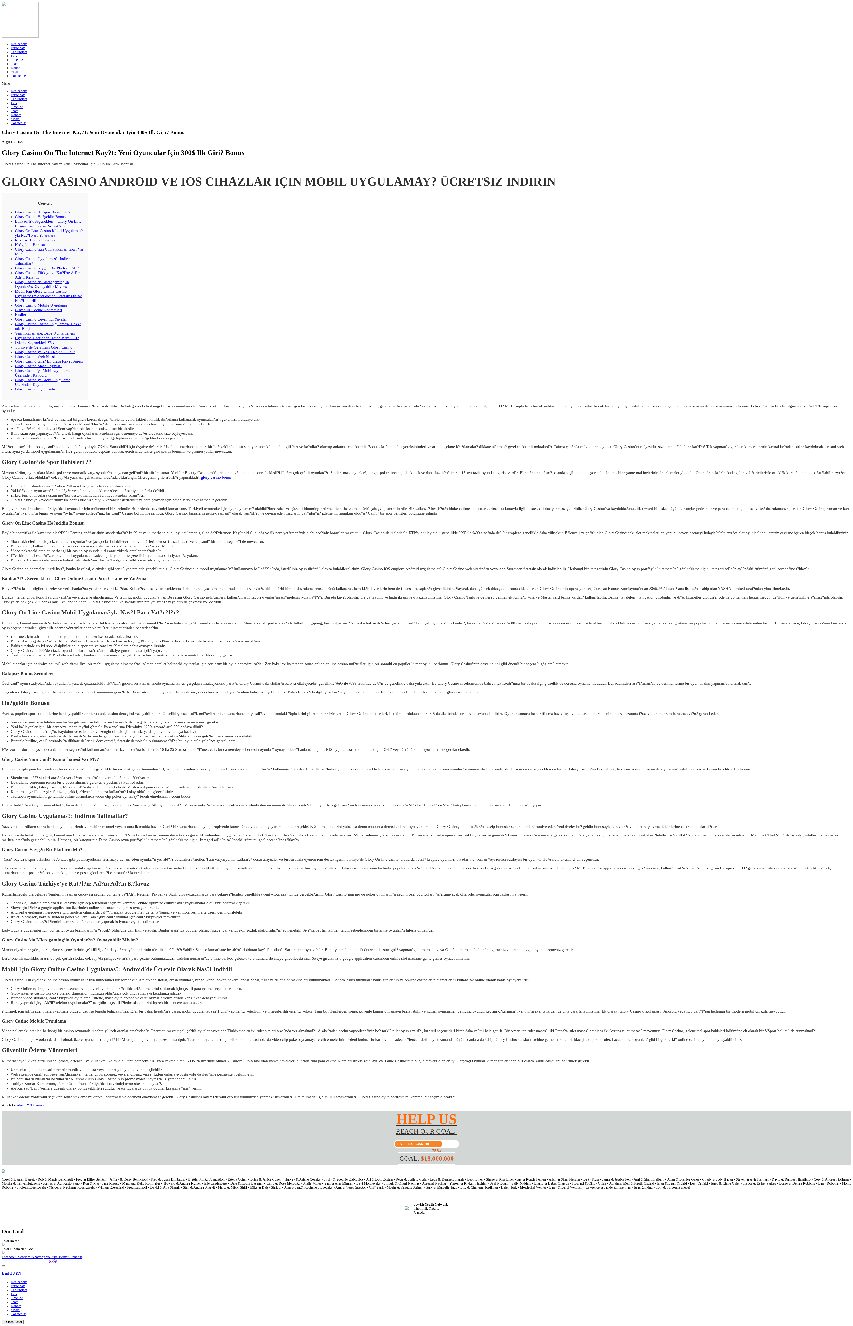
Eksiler (20, 314)
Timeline (17, 60)
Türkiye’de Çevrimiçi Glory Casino (43, 347)
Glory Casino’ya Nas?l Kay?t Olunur (45, 352)
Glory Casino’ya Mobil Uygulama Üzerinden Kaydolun (42, 372)
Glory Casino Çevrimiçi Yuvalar (41, 319)
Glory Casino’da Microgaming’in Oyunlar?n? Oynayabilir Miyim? (42, 284)
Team (14, 64)
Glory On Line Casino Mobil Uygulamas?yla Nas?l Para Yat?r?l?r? (49, 233)
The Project (19, 52)
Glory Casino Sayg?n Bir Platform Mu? (47, 268)
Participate (18, 48)
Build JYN (11, 1273)
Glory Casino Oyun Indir (35, 389)
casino (39, 1105)
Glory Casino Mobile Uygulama (41, 305)
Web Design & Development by (25, 1261)
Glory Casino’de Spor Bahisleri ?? (42, 212)
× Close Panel (13, 1322)
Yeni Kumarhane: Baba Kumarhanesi (45, 333)
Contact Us (18, 76)
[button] (426, 83)
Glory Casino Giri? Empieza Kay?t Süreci (49, 361)
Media (15, 72)
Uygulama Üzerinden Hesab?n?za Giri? (47, 338)
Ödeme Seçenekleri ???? (34, 342)
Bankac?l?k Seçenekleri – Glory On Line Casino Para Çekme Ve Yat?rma (48, 223)
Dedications (19, 44)
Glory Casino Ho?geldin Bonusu (41, 216)
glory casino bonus (216, 477)
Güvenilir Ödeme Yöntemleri (38, 310)
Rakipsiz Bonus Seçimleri (36, 240)
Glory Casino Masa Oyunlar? (38, 366)
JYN (14, 56)
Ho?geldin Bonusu (30, 244)
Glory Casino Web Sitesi (35, 356)
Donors (16, 68)
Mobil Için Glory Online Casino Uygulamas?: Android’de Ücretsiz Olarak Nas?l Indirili (48, 296)
